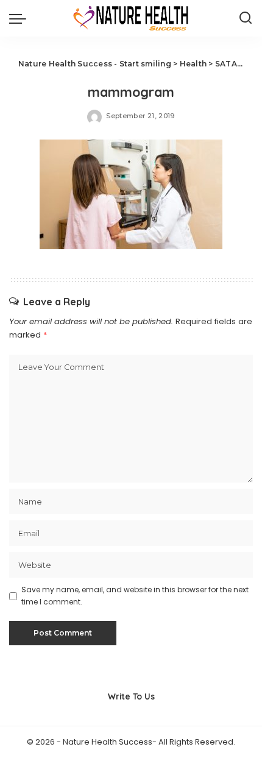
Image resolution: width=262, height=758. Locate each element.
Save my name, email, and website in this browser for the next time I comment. (135, 595)
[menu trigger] (20, 18)
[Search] (245, 18)
